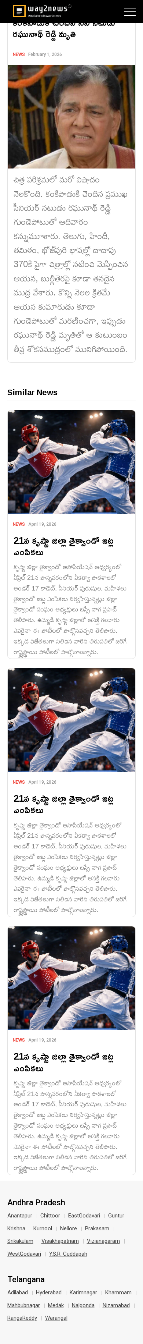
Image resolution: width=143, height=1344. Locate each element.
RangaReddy (22, 1318)
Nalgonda (83, 1305)
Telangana (26, 1279)
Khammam (118, 1292)
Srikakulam (20, 1241)
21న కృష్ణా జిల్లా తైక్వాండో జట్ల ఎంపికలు (64, 546)
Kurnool (42, 1228)
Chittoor (50, 1215)
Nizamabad (116, 1305)
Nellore (68, 1228)
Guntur (116, 1215)
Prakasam (97, 1228)
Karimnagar (83, 1292)
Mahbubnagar (23, 1305)
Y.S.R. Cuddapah (68, 1254)
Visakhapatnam (60, 1241)
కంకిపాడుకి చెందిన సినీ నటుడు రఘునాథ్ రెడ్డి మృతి (63, 28)
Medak (56, 1305)
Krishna (16, 1228)
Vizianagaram (103, 1241)
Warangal (56, 1318)
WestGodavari (24, 1254)
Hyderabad (49, 1292)
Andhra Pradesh (36, 1202)
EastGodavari (84, 1215)
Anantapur (19, 1215)
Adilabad (17, 1292)
